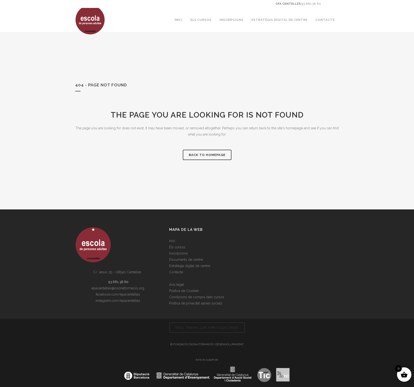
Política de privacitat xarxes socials (195, 303)
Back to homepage (207, 155)
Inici (172, 241)
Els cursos (177, 247)
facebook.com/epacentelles (117, 294)
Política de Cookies (184, 291)
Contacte (176, 272)
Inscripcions (178, 253)
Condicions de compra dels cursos (196, 297)
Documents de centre (186, 260)
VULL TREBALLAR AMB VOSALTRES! (207, 327)
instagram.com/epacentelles (117, 301)
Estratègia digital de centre (189, 266)
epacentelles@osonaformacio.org (117, 288)
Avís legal (176, 284)
